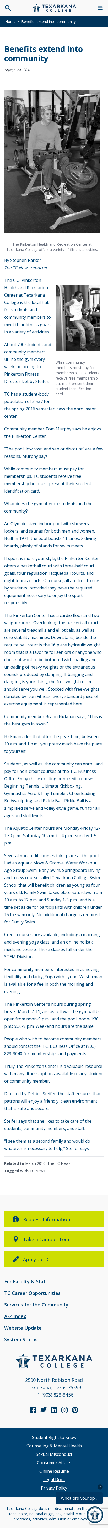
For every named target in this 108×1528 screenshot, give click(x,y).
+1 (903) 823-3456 (54, 1395)
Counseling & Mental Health (54, 1446)
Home (10, 21)
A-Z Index (15, 1316)
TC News (37, 1170)
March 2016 (35, 1163)
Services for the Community (36, 1304)
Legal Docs (54, 1479)
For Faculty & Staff (25, 1281)
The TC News (59, 1163)
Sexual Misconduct (54, 1454)
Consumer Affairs (54, 1463)
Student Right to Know (54, 1437)
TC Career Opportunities (32, 1293)
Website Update (23, 1328)
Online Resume (54, 1471)
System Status (20, 1339)
